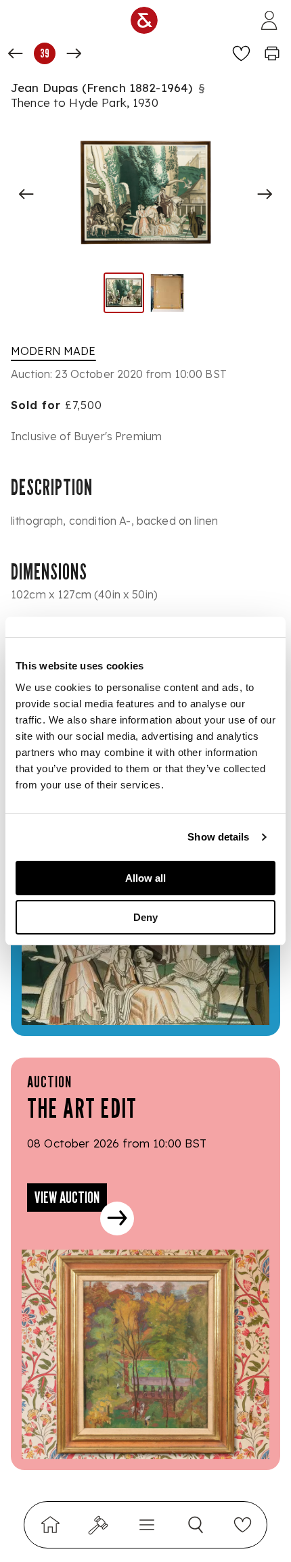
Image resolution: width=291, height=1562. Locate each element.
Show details (218, 837)
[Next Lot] (73, 53)
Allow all (145, 878)
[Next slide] (264, 194)
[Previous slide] (26, 194)
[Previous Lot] (15, 53)
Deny (145, 917)
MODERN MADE (53, 351)
